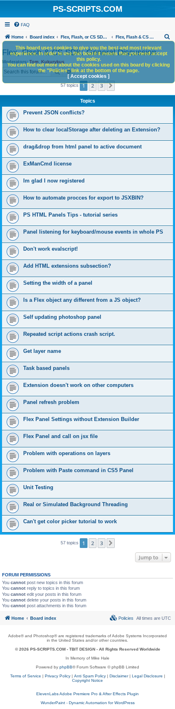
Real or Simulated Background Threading (75, 504)
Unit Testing (38, 487)
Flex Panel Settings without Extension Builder (81, 419)
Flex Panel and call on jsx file (60, 436)
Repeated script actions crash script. (69, 334)
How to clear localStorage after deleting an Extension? (91, 130)
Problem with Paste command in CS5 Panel (78, 470)
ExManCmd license (47, 164)
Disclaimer (118, 676)
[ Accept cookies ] (88, 76)
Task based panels (46, 368)
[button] (111, 85)
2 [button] (92, 85)
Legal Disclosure (147, 676)
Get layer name (42, 351)
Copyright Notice (87, 680)
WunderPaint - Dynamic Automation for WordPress (88, 702)
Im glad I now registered (54, 181)
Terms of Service (25, 676)
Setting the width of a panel (57, 283)
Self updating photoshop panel (62, 317)
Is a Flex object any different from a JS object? (82, 300)
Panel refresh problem (51, 402)
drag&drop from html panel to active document (82, 147)
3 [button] (101, 85)
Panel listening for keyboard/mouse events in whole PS (93, 232)
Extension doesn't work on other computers (78, 385)
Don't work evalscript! (50, 249)
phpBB (65, 667)
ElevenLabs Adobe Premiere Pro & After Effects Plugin (87, 694)
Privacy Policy (57, 676)
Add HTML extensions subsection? (67, 266)
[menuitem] (21, 25)
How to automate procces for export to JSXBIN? (83, 198)
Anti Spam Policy (90, 676)
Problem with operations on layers (66, 453)
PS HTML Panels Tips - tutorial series (70, 215)
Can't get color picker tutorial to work (70, 521)
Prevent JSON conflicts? (54, 113)
